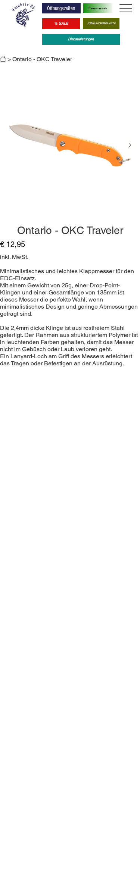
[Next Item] (130, 146)
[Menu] (125, 8)
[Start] (3, 59)
